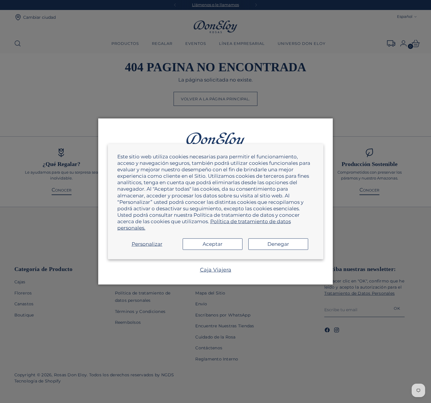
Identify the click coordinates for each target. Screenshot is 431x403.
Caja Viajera (215, 270)
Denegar (278, 244)
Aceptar (213, 244)
